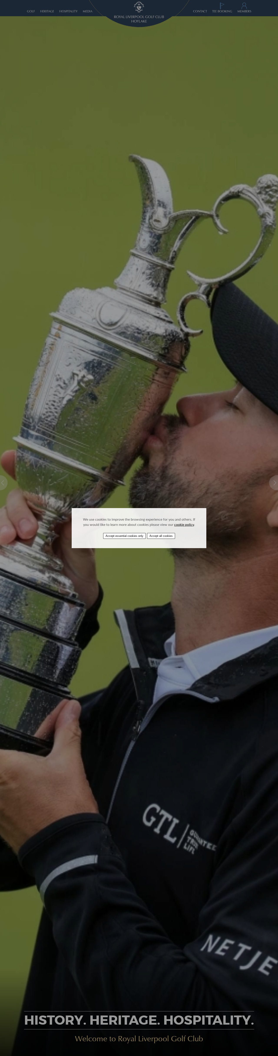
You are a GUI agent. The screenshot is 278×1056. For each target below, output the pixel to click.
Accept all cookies (161, 536)
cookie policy (184, 524)
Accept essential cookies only (124, 536)
